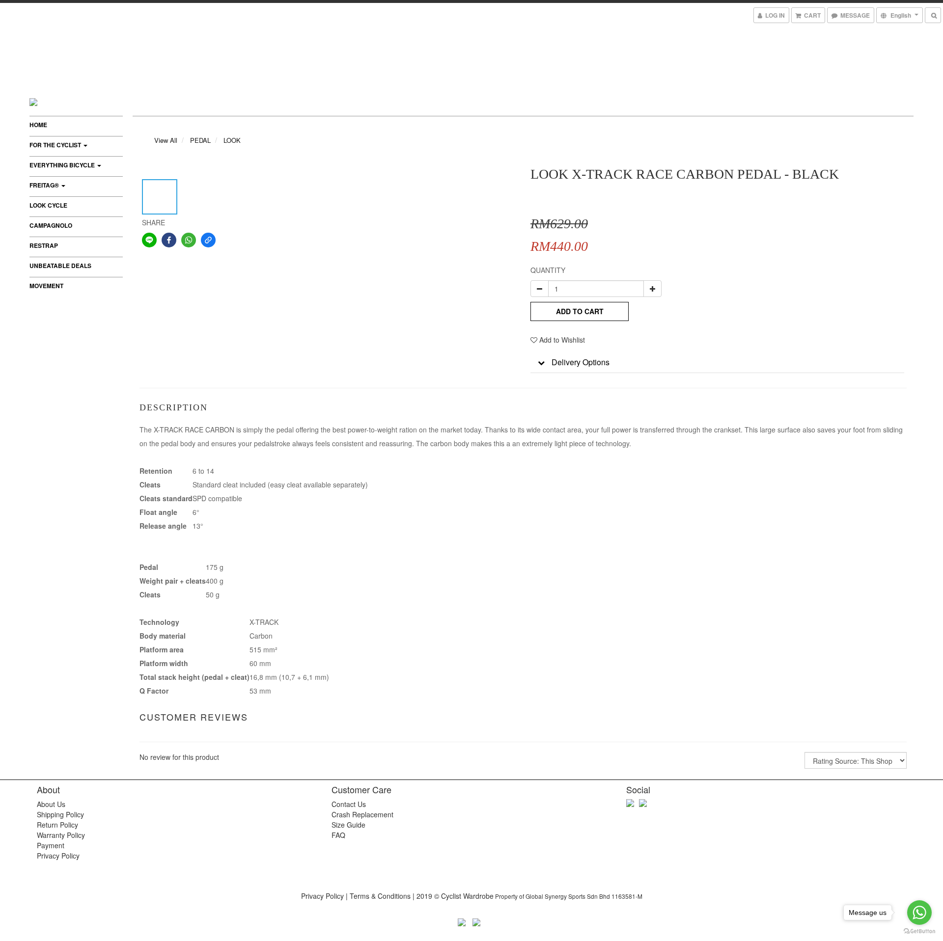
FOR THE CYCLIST (56, 144)
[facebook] (169, 240)
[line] (149, 240)
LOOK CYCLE (48, 205)
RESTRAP (43, 245)
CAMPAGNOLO (50, 225)
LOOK (232, 140)
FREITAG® (44, 185)
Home (38, 124)
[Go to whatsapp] (919, 912)
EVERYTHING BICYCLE (62, 165)
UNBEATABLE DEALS (60, 265)
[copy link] (208, 240)
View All (165, 140)
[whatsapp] (188, 240)
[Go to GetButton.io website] (919, 931)
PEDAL (200, 140)
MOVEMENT (46, 285)
